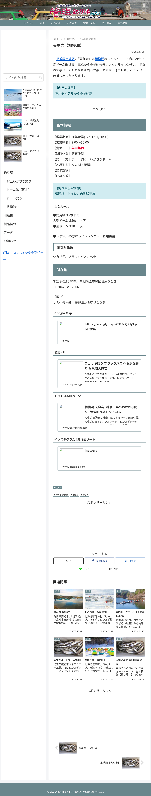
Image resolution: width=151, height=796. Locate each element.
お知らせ (10, 241)
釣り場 (58, 487)
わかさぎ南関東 (62, 494)
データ (8, 232)
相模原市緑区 (65, 58)
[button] (115, 569)
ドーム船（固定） (19, 189)
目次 (95, 108)
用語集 (8, 215)
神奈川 (85, 494)
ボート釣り (14, 198)
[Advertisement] (99, 526)
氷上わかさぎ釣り (19, 181)
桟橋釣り (13, 206)
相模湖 (99, 58)
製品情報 (10, 224)
